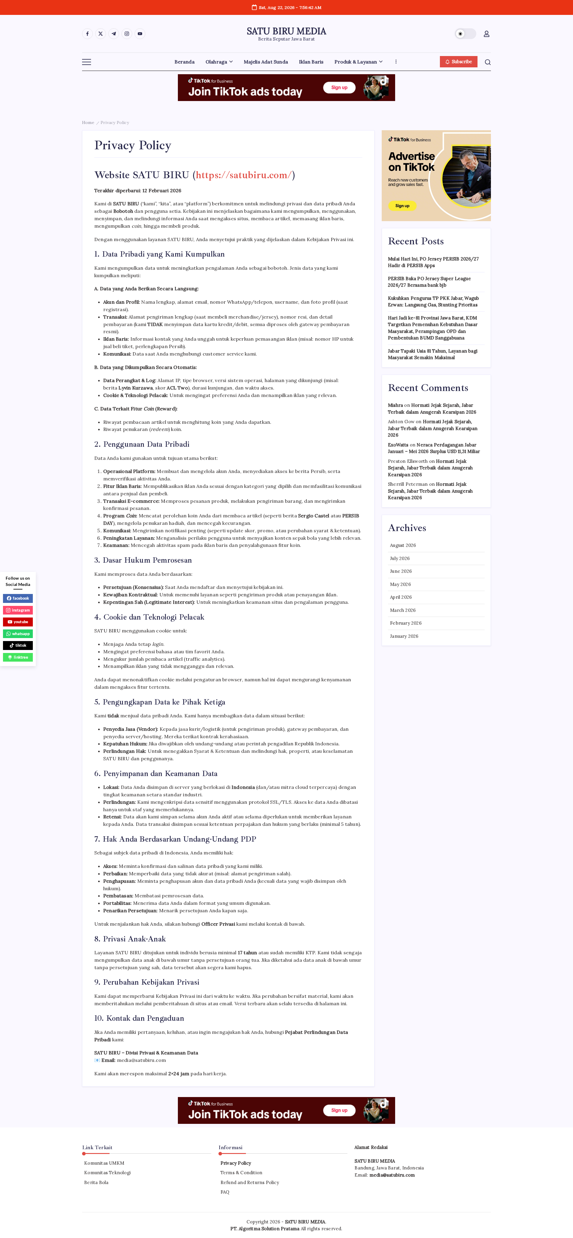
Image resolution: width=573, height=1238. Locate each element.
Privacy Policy (236, 1163)
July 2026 (400, 558)
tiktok (21, 645)
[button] (465, 33)
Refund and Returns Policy (250, 1182)
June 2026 (401, 571)
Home (88, 122)
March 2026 (403, 610)
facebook (21, 598)
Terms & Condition (241, 1172)
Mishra (395, 405)
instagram (21, 610)
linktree (21, 657)
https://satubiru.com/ (244, 175)
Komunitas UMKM (104, 1163)
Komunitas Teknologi (107, 1172)
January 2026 (404, 636)
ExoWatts (398, 445)
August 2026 (403, 545)
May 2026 (400, 584)
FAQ (225, 1192)
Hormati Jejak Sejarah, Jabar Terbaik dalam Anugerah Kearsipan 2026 (433, 428)
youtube (21, 621)
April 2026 (401, 597)
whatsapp (21, 633)
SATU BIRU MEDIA (286, 31)
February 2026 (406, 623)
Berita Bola (96, 1182)
